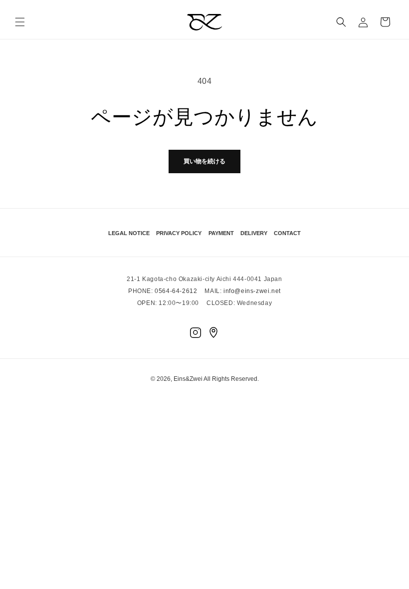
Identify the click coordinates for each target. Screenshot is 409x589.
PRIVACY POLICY (179, 233)
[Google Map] (213, 332)
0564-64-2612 (176, 291)
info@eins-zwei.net (252, 291)
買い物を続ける (204, 161)
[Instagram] (196, 332)
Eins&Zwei (188, 378)
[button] (20, 22)
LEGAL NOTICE (129, 233)
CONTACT (287, 233)
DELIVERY (253, 233)
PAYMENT (221, 233)
